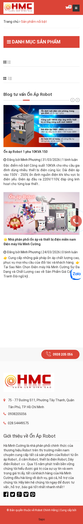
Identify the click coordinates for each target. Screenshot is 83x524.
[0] (66, 8)
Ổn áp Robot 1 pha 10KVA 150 (25, 152)
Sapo (42, 519)
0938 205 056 (63, 354)
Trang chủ (10, 21)
